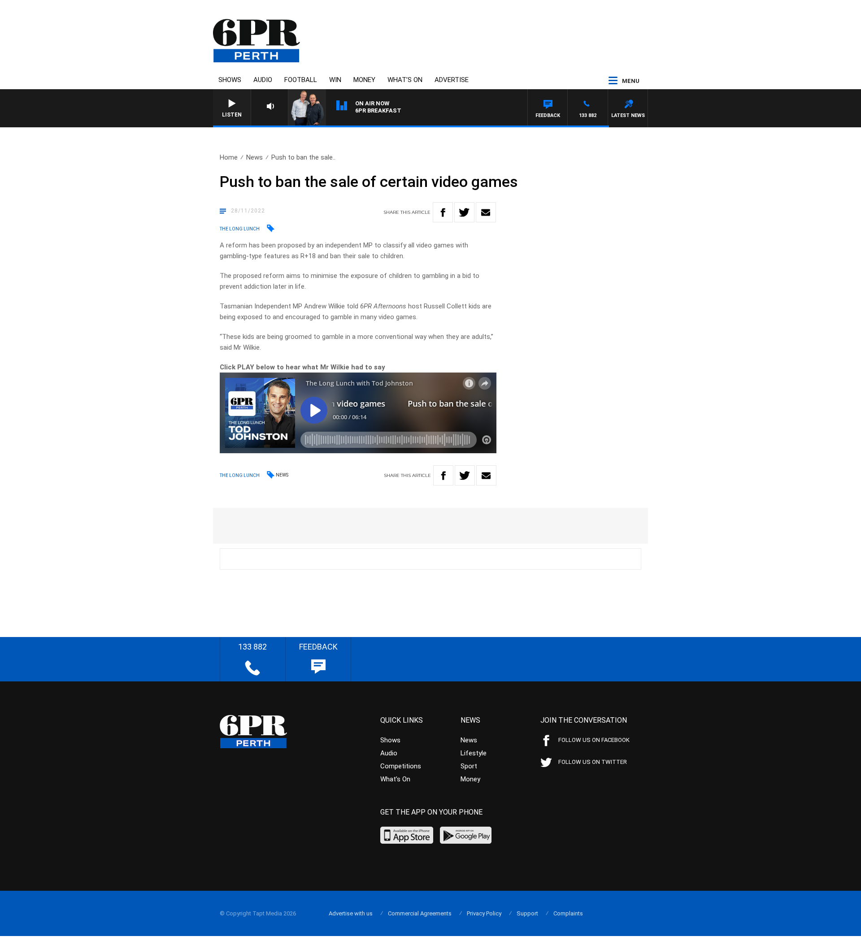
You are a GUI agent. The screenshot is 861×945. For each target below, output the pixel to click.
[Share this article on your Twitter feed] (464, 212)
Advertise (452, 80)
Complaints (568, 913)
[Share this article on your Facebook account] (443, 212)
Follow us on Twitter (592, 762)
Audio (262, 80)
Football (300, 80)
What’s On (404, 80)
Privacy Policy (484, 913)
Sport (469, 766)
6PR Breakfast (378, 110)
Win (335, 80)
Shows (229, 80)
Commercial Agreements (420, 913)
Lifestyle (474, 753)
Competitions (400, 766)
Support (527, 913)
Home (229, 157)
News (254, 157)
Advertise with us (351, 913)
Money (364, 80)
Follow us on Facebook (594, 740)
